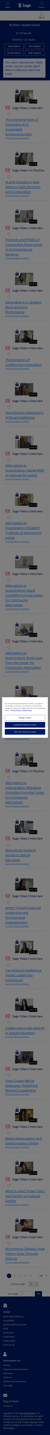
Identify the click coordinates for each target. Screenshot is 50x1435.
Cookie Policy (26, 710)
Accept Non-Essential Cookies (25, 725)
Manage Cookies (25, 718)
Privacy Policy (16, 710)
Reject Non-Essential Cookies (25, 732)
